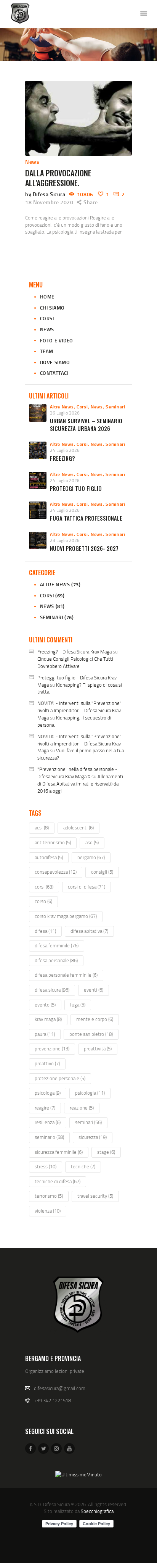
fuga (77, 1004)
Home (47, 296)
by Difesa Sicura (46, 194)
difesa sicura (52, 989)
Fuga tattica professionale (86, 518)
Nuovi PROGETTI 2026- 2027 (84, 548)
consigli (102, 871)
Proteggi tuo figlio (76, 488)
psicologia (90, 1092)
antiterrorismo (53, 842)
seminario (49, 1137)
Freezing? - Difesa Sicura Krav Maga (74, 651)
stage (106, 1151)
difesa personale (56, 960)
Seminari (115, 406)
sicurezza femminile (59, 1151)
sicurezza (92, 1137)
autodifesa (49, 857)
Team (46, 351)
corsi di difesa (86, 886)
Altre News (62, 406)
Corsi (47, 318)
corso (43, 901)
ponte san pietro (91, 1034)
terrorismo (49, 1195)
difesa (45, 930)
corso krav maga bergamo (66, 916)
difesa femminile (56, 945)
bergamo (91, 857)
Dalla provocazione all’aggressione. (58, 178)
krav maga (48, 1019)
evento (45, 1004)
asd (92, 842)
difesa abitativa (89, 930)
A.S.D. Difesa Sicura (50, 1504)
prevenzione (52, 1048)
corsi (44, 886)
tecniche (83, 1166)
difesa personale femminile (66, 974)
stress (45, 1166)
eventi (93, 989)
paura (45, 1034)
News (32, 161)
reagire (45, 1107)
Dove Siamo (55, 362)
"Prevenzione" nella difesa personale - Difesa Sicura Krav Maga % (77, 773)
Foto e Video (56, 340)
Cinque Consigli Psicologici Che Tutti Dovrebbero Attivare (75, 662)
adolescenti (78, 827)
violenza (48, 1210)
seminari (88, 1122)
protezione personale (60, 1078)
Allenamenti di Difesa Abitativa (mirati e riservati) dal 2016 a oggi (80, 783)
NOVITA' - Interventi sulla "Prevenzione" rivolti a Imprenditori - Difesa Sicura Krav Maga (79, 710)
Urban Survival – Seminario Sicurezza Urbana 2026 (86, 424)
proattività (98, 1048)
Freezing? (62, 458)
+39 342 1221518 (52, 1400)
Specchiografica (97, 1511)
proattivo (47, 1063)
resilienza (48, 1122)
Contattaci (54, 372)
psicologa (48, 1092)
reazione (82, 1107)
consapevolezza (56, 871)
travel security (95, 1195)
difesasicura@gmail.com (59, 1388)
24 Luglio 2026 (65, 450)
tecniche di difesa (57, 1181)
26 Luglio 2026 (65, 413)
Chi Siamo (52, 307)
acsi (42, 827)
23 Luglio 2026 (65, 540)
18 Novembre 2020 (49, 202)
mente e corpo (94, 1019)
